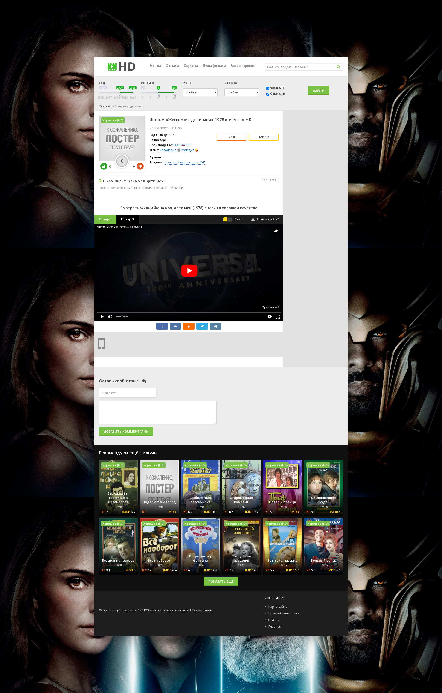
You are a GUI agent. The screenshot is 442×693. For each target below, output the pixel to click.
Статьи (273, 620)
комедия (187, 150)
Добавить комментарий (126, 431)
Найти (319, 91)
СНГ (188, 145)
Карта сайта (278, 606)
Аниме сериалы (243, 65)
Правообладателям (283, 613)
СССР (177, 145)
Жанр (187, 82)
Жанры (155, 65)
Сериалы (191, 65)
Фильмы (172, 65)
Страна (230, 82)
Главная (274, 626)
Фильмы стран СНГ (191, 162)
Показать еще (221, 581)
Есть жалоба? (268, 219)
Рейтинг (147, 82)
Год (102, 82)
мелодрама (168, 150)
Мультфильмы (214, 65)
